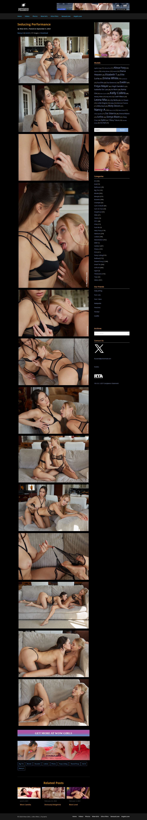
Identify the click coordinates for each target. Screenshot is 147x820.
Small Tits (97, 264)
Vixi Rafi (104, 123)
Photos (35, 16)
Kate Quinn (105, 93)
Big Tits (21, 764)
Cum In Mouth (99, 206)
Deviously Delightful (52, 805)
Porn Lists (97, 295)
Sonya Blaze (115, 116)
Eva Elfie (101, 82)
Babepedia (97, 303)
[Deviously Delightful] (53, 792)
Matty (113, 103)
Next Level (73, 805)
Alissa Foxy (121, 67)
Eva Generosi (113, 82)
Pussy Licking (63, 764)
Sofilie (101, 116)
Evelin (125, 82)
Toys (95, 277)
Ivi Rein (115, 89)
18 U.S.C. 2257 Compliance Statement (106, 383)
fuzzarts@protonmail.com (102, 359)
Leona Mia (102, 100)
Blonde (29, 764)
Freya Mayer (102, 86)
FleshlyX (96, 312)
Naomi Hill (113, 110)
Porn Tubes (98, 299)
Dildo (96, 215)
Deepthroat (98, 212)
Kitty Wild (110, 97)
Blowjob (97, 196)
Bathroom (97, 187)
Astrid (27, 33)
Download (44, 33)
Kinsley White (100, 97)
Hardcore (97, 233)
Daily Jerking (98, 291)
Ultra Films (54, 16)
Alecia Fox (109, 68)
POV (95, 252)
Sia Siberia (112, 113)
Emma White (112, 78)
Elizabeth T (112, 74)
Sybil (104, 120)
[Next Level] (78, 792)
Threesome (98, 274)
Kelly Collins (119, 93)
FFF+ (96, 221)
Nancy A (20, 33)
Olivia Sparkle (99, 114)
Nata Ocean (123, 110)
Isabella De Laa (102, 89)
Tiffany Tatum (115, 120)
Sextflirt (96, 316)
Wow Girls (44, 16)
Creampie (97, 203)
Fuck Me (97, 227)
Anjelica (97, 71)
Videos (27, 16)
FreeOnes (97, 307)
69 (95, 181)
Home (20, 16)
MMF (96, 243)
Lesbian (45, 764)
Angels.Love (78, 16)
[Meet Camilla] (29, 792)
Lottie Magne (103, 103)
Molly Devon (115, 105)
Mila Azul (102, 106)
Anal (95, 184)
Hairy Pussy (98, 230)
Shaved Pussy (75, 764)
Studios (96, 367)
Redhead (97, 258)
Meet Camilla (25, 805)
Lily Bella (115, 100)
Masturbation (98, 240)
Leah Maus (121, 96)
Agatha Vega (99, 68)
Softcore (97, 268)
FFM (95, 224)
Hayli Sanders (119, 86)
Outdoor (97, 246)
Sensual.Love (66, 16)
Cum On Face (98, 209)
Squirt (96, 271)
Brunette (37, 764)
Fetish (96, 218)
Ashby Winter (107, 71)
